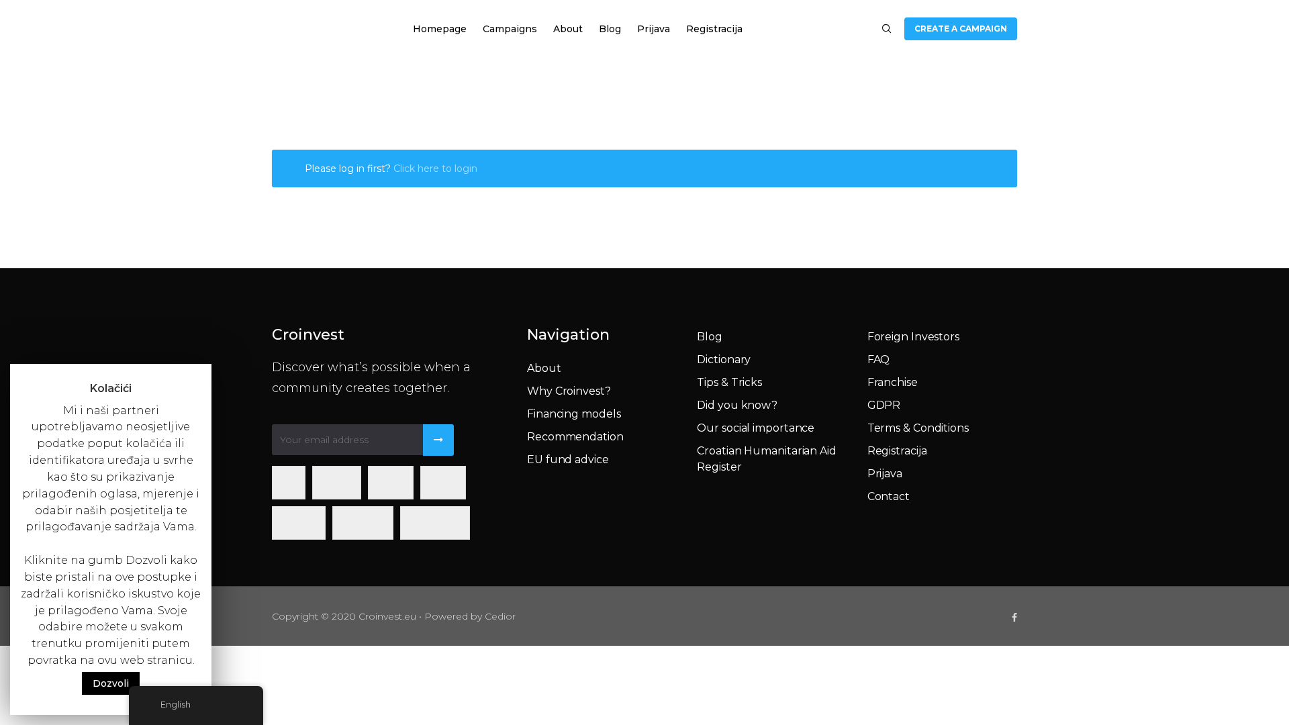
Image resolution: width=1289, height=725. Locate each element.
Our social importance (755, 428)
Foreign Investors (913, 336)
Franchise (892, 382)
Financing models (573, 413)
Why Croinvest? (569, 391)
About (568, 29)
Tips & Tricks (729, 382)
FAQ (878, 359)
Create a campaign (960, 28)
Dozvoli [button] (111, 683)
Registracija (714, 29)
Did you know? (737, 405)
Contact (888, 496)
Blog (610, 29)
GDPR (884, 405)
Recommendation (575, 436)
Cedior (500, 616)
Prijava (653, 29)
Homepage (440, 29)
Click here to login (435, 168)
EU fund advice (568, 459)
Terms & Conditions (918, 428)
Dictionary (724, 359)
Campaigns (510, 29)
